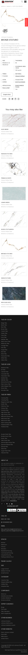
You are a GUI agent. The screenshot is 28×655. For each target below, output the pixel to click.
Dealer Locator (6, 561)
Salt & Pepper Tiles (6, 386)
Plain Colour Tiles (5, 384)
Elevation (3, 549)
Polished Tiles (4, 426)
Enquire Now (26, 22)
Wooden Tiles (5, 390)
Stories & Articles (5, 600)
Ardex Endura (4, 638)
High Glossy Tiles (5, 414)
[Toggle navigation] (25, 1)
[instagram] (7, 504)
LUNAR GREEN (5, 202)
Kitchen (3, 542)
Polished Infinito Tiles (6, 424)
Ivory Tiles (3, 337)
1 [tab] (14, 21)
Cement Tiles (4, 372)
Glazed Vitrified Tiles (6, 582)
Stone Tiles (4, 388)
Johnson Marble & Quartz (8, 625)
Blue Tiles (3, 327)
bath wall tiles (5, 491)
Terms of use (14, 650)
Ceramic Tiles (5, 580)
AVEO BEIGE (4, 129)
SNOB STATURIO (6, 278)
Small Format (5, 573)
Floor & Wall (5, 88)
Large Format (5, 569)
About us (3, 594)
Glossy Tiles (4, 408)
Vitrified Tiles (4, 584)
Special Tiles (4, 446)
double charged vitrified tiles (16, 497)
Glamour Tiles (5, 406)
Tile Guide (4, 609)
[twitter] (4, 504)
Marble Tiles (4, 378)
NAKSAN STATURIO (6, 154)
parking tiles (7, 496)
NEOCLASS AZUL (6, 302)
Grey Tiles (3, 335)
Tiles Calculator (5, 611)
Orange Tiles (4, 345)
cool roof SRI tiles (13, 494)
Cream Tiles (4, 331)
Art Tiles (3, 369)
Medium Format (5, 571)
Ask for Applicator (6, 613)
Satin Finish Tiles (5, 440)
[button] (22, 2)
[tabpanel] (14, 16)
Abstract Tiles (5, 367)
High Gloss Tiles (5, 412)
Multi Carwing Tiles (6, 422)
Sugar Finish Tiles (5, 451)
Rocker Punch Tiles (6, 436)
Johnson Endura (5, 621)
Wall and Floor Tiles (6, 471)
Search (9, 6)
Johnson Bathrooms (7, 623)
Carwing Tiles (4, 400)
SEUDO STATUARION (7, 229)
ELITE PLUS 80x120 (18, 6)
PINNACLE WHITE (6, 178)
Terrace (3, 546)
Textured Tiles (4, 453)
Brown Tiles (4, 329)
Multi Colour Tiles (5, 341)
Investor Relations (6, 598)
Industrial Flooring (6, 555)
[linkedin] (9, 504)
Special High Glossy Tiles (8, 442)
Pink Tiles (3, 347)
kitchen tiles (21, 489)
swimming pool (16, 496)
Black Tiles (4, 325)
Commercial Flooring (7, 553)
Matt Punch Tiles (5, 420)
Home (3, 6)
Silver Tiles (4, 354)
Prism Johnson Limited (7, 632)
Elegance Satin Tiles (6, 402)
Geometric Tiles (5, 376)
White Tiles (4, 358)
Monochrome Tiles (6, 382)
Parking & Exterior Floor (7, 557)
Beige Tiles (4, 323)
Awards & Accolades (7, 596)
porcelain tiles (14, 491)
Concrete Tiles (5, 374)
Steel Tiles (3, 448)
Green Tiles (4, 333)
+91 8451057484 (7, 522)
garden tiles (4, 497)
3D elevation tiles (6, 487)
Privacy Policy (22, 650)
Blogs (2, 607)
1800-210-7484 (5, 519)
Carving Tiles (4, 398)
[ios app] (21, 510)
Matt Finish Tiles (5, 418)
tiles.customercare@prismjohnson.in (11, 529)
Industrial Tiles (5, 586)
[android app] (11, 510)
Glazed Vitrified (19, 76)
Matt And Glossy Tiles (7, 416)
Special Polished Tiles (7, 444)
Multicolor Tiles (5, 343)
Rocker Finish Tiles (6, 434)
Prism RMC (4, 634)
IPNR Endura (4, 636)
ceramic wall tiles (19, 486)
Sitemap (7, 650)
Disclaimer (24, 652)
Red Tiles (3, 352)
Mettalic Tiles (4, 380)
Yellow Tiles (4, 360)
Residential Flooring (6, 551)
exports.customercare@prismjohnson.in (12, 531)
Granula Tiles (4, 410)
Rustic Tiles (4, 438)
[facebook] (2, 504)
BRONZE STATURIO (6, 254)
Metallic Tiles (4, 339)
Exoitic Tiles (4, 404)
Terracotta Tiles (5, 356)
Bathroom (4, 544)
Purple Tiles (4, 350)
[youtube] (12, 504)
